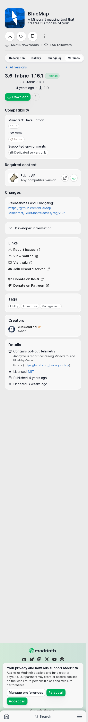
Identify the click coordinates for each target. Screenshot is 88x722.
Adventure (30, 306)
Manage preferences (26, 692)
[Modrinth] (43, 650)
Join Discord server (29, 269)
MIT (31, 372)
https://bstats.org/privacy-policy (46, 365)
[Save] (33, 36)
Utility (14, 306)
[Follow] (21, 36)
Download (20, 97)
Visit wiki (20, 262)
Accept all (17, 701)
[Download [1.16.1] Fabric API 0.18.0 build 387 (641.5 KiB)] (74, 178)
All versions (18, 67)
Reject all (56, 692)
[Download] (10, 36)
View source (23, 256)
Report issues (24, 250)
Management (51, 306)
